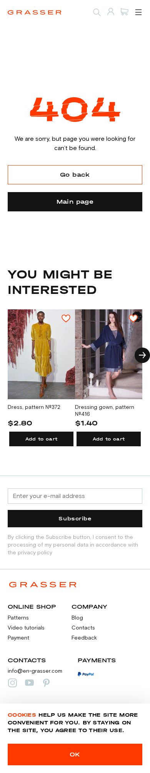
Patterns (18, 618)
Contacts (83, 628)
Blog (77, 618)
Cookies (22, 715)
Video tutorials (26, 628)
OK (75, 754)
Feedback (84, 638)
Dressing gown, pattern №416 (104, 411)
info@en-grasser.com (35, 671)
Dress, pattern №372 (34, 407)
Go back (75, 174)
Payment (18, 638)
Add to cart (41, 439)
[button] (142, 355)
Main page (75, 201)
